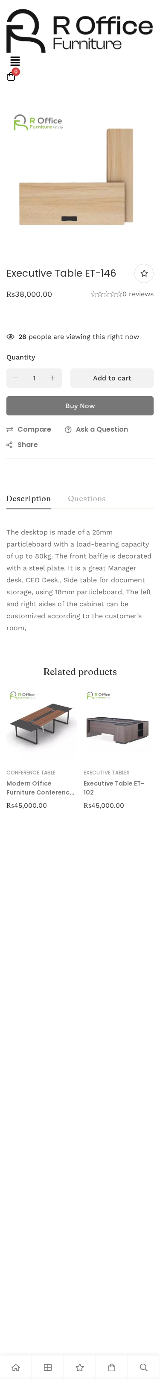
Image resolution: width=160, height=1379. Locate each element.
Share (27, 445)
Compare (34, 429)
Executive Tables (107, 772)
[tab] (28, 499)
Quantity (20, 357)
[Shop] (48, 1367)
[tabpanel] (80, 585)
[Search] (144, 1367)
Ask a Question (102, 429)
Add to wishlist (144, 273)
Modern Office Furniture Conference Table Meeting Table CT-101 (39, 797)
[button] (14, 62)
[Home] (16, 1367)
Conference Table (30, 772)
